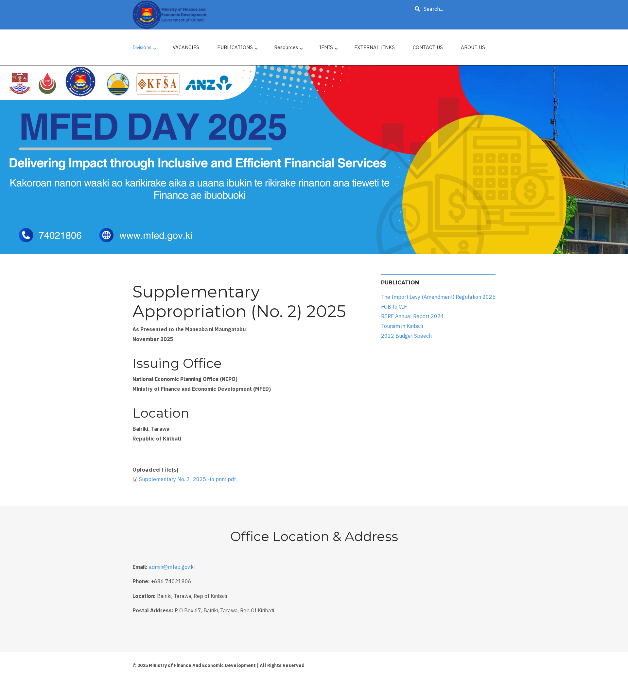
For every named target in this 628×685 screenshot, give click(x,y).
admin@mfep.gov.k (171, 567)
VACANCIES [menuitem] (186, 47)
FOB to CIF (394, 306)
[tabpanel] (314, 159)
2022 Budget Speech (406, 335)
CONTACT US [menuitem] (428, 47)
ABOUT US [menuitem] (473, 47)
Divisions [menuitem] (144, 49)
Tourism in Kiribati (402, 326)
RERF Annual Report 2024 (412, 316)
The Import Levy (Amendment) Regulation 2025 (438, 297)
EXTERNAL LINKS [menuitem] (374, 47)
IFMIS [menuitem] (329, 49)
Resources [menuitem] (289, 49)
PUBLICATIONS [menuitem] (237, 49)
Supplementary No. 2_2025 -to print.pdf (187, 479)
